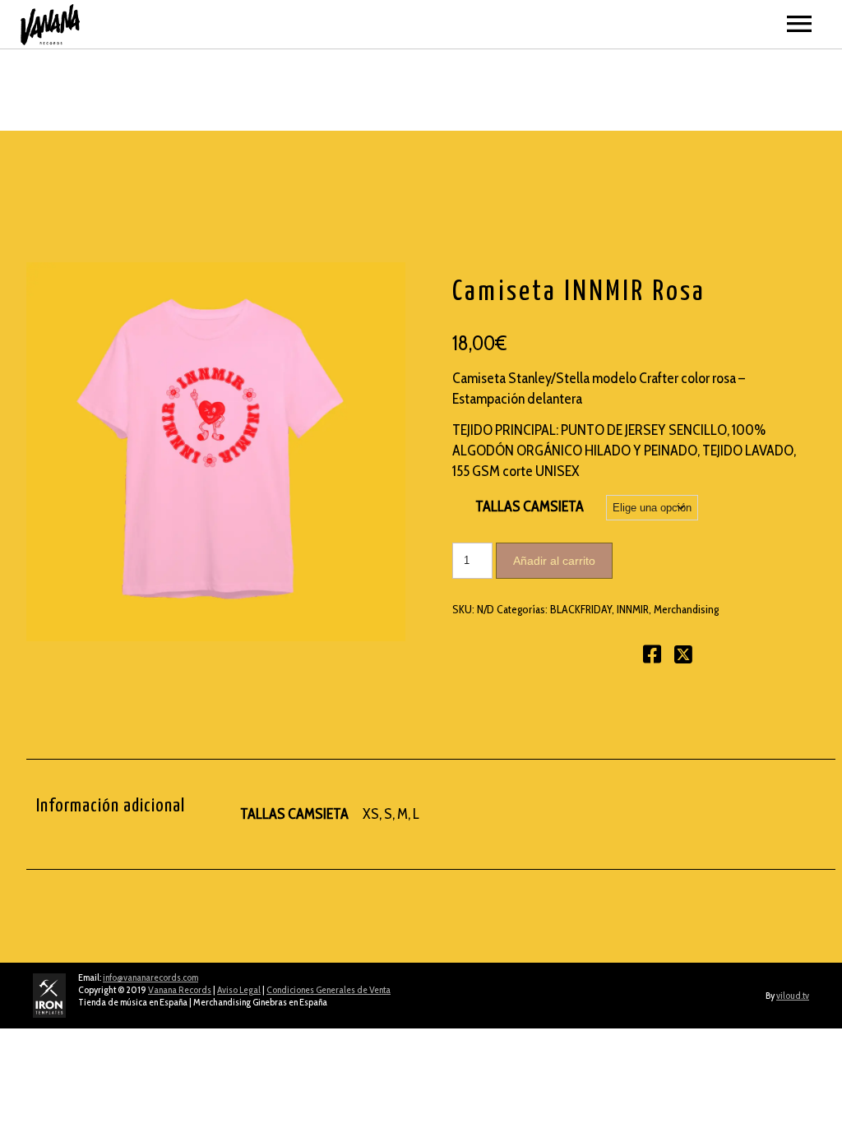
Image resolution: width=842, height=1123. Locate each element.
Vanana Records (179, 989)
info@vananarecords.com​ (150, 977)
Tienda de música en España (132, 1002)
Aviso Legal (239, 989)
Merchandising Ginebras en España (260, 1002)
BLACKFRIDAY (581, 609)
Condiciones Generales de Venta (328, 989)
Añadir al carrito (554, 560)
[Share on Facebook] (652, 657)
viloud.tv (792, 995)
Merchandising (686, 609)
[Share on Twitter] (683, 657)
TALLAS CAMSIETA (529, 506)
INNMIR (633, 609)
